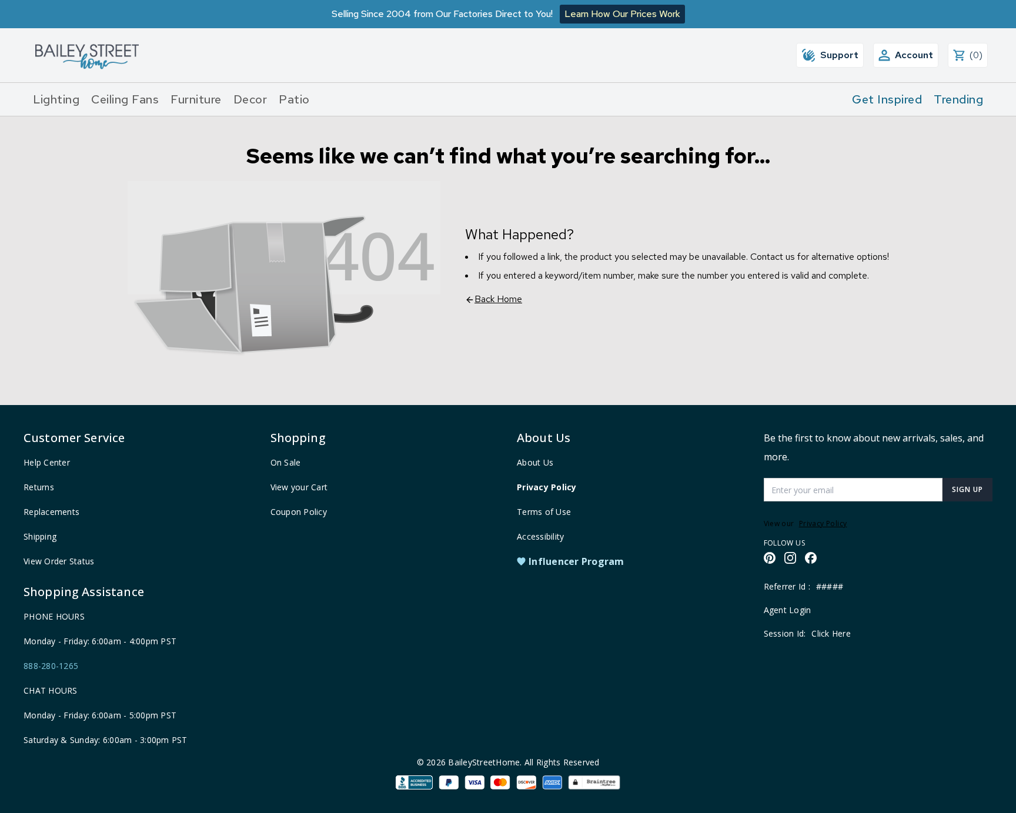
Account (914, 55)
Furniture (196, 99)
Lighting (56, 99)
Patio (294, 99)
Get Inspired (887, 99)
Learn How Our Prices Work (622, 14)
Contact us (772, 256)
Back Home (498, 299)
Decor (250, 99)
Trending (958, 99)
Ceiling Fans (125, 99)
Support (839, 55)
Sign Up (967, 489)
